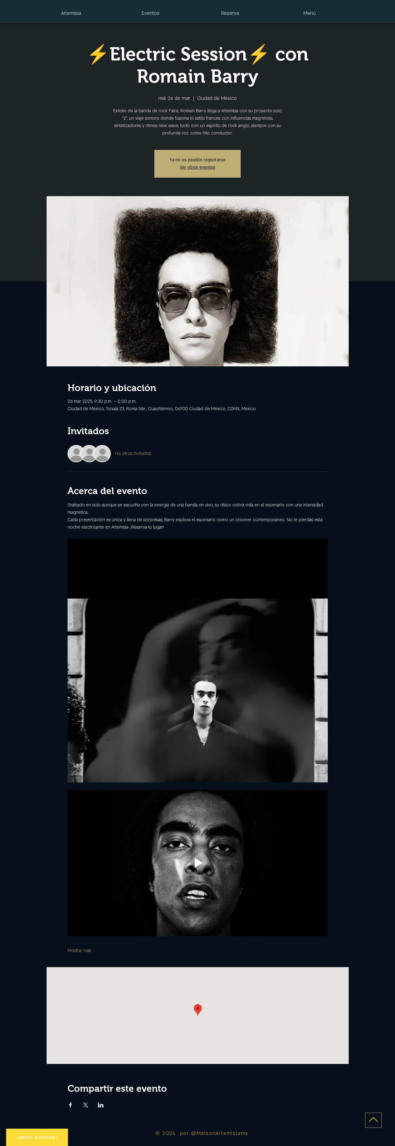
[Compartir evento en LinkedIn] (101, 1105)
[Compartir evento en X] (86, 1105)
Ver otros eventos (197, 167)
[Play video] (198, 863)
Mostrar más (79, 951)
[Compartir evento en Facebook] (70, 1105)
